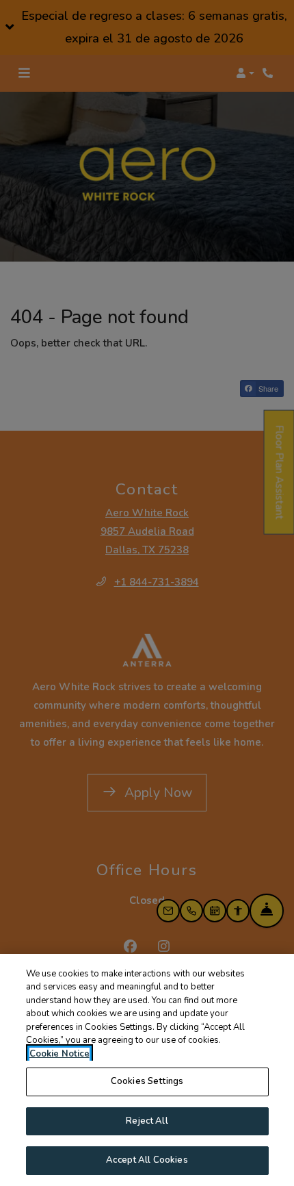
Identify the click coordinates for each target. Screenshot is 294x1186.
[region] (147, 1070)
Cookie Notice (59, 1054)
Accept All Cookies (146, 1160)
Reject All (147, 1121)
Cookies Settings (147, 1081)
